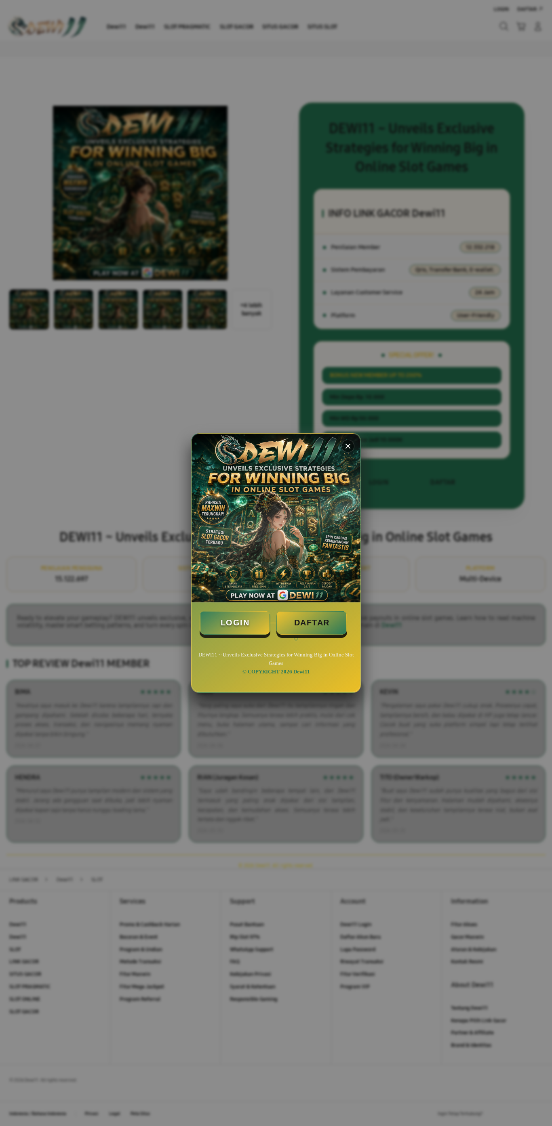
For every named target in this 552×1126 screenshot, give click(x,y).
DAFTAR (312, 622)
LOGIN (235, 622)
